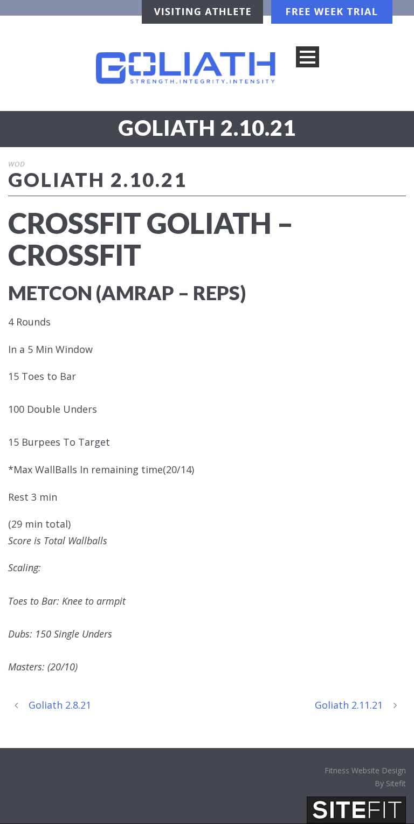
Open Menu (307, 56)
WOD (16, 164)
